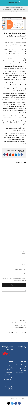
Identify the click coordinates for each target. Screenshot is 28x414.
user (22, 42)
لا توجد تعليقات (8, 45)
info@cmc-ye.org (22, 327)
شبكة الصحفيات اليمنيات (9, 382)
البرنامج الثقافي (9, 372)
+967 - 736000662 (22, 325)
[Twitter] (13, 334)
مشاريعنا (10, 388)
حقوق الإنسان (14, 45)
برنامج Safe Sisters (22, 43)
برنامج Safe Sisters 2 (7, 379)
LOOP (12, 399)
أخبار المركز (7, 42)
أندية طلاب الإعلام (8, 369)
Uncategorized (9, 365)
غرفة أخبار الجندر (8, 386)
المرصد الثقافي (9, 374)
